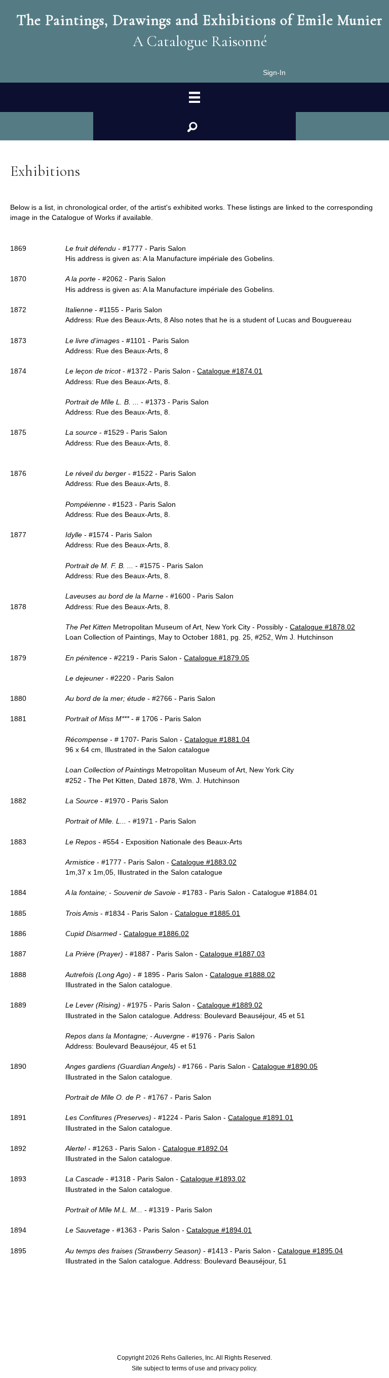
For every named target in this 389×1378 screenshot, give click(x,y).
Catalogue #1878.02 (322, 627)
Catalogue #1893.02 (213, 1179)
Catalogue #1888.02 (242, 975)
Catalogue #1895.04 (310, 1251)
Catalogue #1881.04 (217, 739)
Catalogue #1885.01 (207, 913)
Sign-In (274, 72)
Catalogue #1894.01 (219, 1230)
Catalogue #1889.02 (229, 1005)
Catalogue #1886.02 (156, 933)
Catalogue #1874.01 (229, 371)
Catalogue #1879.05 (216, 658)
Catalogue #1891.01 (260, 1117)
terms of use (188, 1368)
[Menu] (194, 97)
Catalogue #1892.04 (195, 1148)
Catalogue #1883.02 (204, 862)
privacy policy (237, 1368)
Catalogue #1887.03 (232, 954)
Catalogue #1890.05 (285, 1066)
